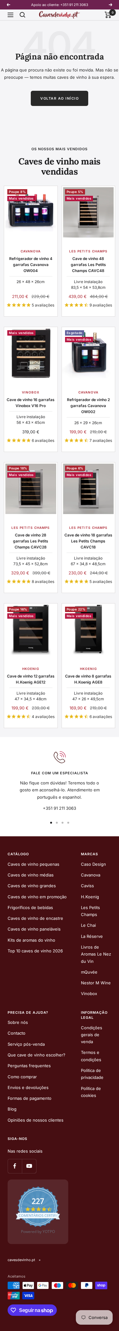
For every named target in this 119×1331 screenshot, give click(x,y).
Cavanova (90, 874)
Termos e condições (91, 1056)
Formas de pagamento (29, 1098)
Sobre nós (18, 1022)
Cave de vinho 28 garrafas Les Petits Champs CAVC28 (30, 541)
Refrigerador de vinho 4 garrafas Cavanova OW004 (30, 264)
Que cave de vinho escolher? (36, 1054)
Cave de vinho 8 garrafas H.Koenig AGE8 (88, 679)
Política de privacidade (92, 1074)
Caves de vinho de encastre (35, 918)
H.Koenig (90, 896)
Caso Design (93, 864)
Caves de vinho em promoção (37, 896)
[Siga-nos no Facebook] (15, 1166)
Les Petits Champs (90, 911)
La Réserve (92, 936)
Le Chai (88, 925)
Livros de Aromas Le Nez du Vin (96, 954)
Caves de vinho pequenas (33, 864)
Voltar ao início (59, 98)
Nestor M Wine (96, 982)
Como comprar (22, 1076)
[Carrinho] (108, 15)
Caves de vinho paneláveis (34, 929)
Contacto (16, 1033)
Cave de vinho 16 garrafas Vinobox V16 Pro (31, 402)
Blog (12, 1108)
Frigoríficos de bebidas (30, 907)
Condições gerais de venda (91, 1034)
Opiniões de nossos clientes (35, 1120)
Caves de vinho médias (31, 874)
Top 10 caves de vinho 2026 (35, 950)
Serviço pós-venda (26, 1044)
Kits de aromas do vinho (31, 940)
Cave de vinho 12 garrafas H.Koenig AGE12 (31, 679)
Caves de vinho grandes (32, 885)
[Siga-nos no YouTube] (29, 1166)
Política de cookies (91, 1092)
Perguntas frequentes (29, 1065)
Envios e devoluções (28, 1087)
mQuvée (89, 972)
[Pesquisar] (22, 15)
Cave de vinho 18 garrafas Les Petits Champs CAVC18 (88, 541)
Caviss (87, 885)
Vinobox (89, 993)
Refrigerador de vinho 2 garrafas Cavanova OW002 (88, 405)
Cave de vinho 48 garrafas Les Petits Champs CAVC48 (88, 264)
